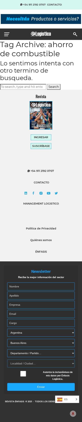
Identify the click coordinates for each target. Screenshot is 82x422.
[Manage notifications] (73, 414)
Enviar (41, 386)
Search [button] (53, 87)
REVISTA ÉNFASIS (15, 401)
